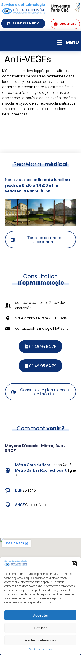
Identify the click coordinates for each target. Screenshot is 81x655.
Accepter (40, 615)
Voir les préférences (40, 640)
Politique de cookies (40, 649)
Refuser (40, 627)
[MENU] (60, 42)
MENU (72, 42)
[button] (74, 563)
